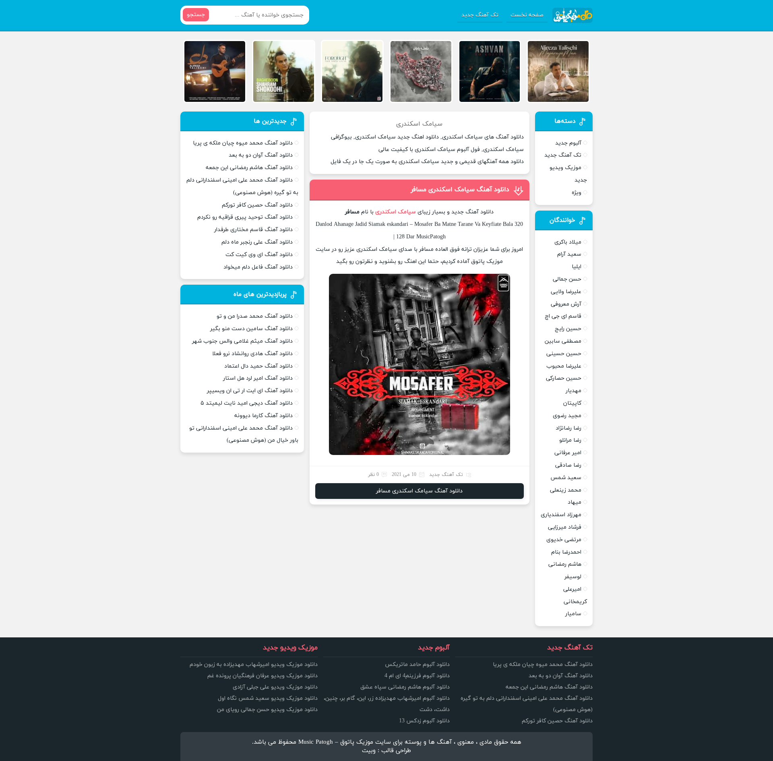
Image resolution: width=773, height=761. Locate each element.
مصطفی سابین (563, 341)
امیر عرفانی (567, 453)
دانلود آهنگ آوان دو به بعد (261, 155)
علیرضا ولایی (566, 292)
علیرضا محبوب (563, 366)
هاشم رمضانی (564, 564)
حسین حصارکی (563, 378)
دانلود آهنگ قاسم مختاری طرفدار (253, 230)
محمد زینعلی (565, 490)
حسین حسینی (563, 354)
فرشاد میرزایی (564, 527)
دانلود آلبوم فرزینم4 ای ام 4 (417, 676)
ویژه (576, 192)
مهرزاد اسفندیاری (561, 515)
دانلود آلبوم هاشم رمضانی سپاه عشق (405, 687)
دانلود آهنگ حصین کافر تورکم (257, 205)
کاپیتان (572, 403)
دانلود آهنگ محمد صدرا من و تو (255, 316)
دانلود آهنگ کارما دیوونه (263, 416)
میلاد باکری (567, 242)
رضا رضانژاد (568, 428)
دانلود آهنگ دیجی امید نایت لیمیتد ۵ (246, 403)
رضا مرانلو (570, 440)
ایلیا (576, 267)
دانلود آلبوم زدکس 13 (424, 721)
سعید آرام (569, 254)
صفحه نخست (527, 15)
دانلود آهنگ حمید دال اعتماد (258, 366)
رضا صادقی (568, 465)
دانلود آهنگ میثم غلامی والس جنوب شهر (242, 341)
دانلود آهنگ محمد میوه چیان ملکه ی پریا (243, 143)
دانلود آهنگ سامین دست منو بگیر (251, 329)
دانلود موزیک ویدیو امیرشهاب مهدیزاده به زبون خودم (254, 664)
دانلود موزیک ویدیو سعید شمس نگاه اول (268, 698)
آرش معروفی (566, 304)
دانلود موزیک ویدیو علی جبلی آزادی (275, 687)
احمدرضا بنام (566, 552)
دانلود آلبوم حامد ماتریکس (417, 664)
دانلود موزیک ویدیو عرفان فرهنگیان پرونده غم (262, 676)
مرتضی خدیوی (563, 540)
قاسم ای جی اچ (563, 316)
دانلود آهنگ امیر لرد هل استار (258, 378)
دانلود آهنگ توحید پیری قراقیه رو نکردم (245, 217)
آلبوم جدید (568, 143)
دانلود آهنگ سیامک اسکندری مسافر (460, 189)
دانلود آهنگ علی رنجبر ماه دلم (257, 242)
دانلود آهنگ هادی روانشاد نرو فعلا (252, 354)
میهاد (574, 502)
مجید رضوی (567, 416)
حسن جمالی (567, 279)
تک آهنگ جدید (479, 15)
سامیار (573, 614)
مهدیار (573, 391)
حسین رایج (568, 329)
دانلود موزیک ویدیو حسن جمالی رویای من (267, 709)
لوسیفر (572, 577)
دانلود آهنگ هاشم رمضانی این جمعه (249, 168)
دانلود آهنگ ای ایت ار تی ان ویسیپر (250, 391)
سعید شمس (565, 478)
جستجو (196, 15)
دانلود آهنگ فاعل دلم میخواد (258, 267)
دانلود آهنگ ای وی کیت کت (259, 254)
